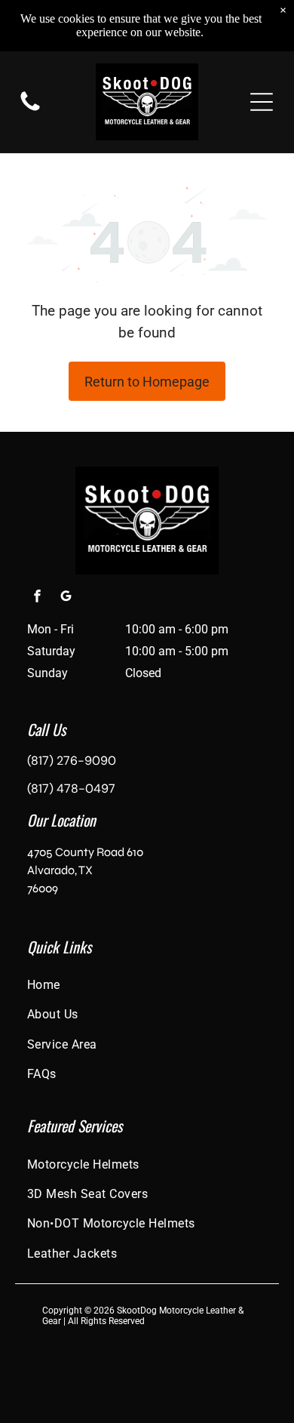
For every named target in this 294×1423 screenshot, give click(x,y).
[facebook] (37, 598)
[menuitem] (147, 984)
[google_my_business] (65, 598)
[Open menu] (262, 102)
